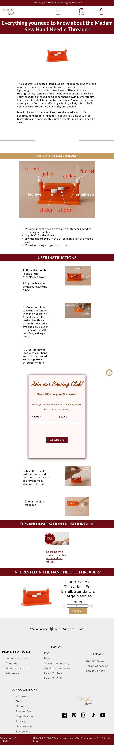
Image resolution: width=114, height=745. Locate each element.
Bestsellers (23, 731)
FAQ (46, 653)
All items (21, 696)
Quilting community (57, 668)
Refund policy (95, 660)
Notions (21, 706)
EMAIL (63, 416)
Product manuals (16, 668)
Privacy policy (95, 670)
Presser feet (24, 711)
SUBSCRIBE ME (57, 440)
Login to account (16, 658)
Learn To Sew (53, 673)
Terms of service (97, 666)
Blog (47, 658)
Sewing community (56, 663)
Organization (24, 716)
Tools (19, 701)
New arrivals (24, 726)
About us (11, 663)
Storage (21, 721)
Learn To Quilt (53, 678)
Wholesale (12, 673)
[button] (58, 10)
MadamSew (5, 741)
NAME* (36, 416)
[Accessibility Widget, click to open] (109, 372)
